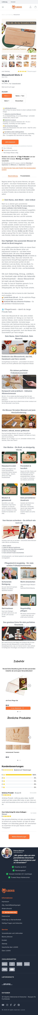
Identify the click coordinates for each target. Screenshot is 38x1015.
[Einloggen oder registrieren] (30, 7)
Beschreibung (13, 176)
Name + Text (20, 96)
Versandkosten (16, 83)
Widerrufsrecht (7, 908)
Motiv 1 (6, 101)
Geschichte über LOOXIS (10, 947)
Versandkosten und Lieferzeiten (12, 933)
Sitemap (4, 944)
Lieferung (4, 2)
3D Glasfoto (6, 997)
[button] (17, 711)
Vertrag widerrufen (10, 912)
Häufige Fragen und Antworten (12, 923)
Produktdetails (25, 176)
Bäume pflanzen (7, 937)
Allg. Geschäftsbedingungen (11, 905)
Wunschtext (19, 101)
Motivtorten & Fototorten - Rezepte (21, 997)
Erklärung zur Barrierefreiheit (11, 920)
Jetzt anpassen (10, 142)
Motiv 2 (6, 96)
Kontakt (13, 2)
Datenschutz (6, 916)
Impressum (5, 901)
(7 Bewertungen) (31, 71)
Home (3, 14)
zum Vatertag (9, 14)
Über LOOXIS (6, 950)
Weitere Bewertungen (19, 837)
